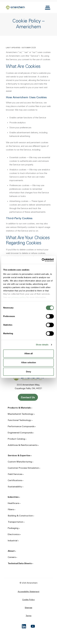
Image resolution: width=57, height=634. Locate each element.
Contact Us (28, 397)
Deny (28, 371)
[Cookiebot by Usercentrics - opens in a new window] (42, 260)
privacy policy (18, 297)
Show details (42, 344)
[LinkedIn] (24, 626)
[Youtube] (33, 626)
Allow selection (28, 362)
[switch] (50, 316)
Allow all (28, 353)
